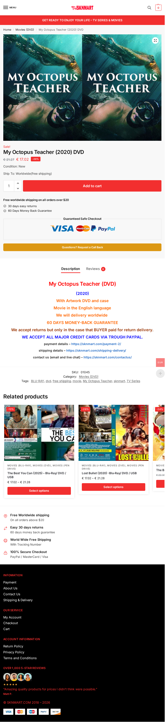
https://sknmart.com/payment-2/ (96, 344)
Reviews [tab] (95, 269)
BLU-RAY (37, 381)
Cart (6, 629)
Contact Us (11, 594)
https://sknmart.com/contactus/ (108, 357)
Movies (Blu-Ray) (19, 465)
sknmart (119, 381)
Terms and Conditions (20, 658)
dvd (48, 381)
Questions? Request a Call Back (82, 247)
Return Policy (13, 646)
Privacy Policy (13, 652)
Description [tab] (70, 269)
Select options (39, 490)
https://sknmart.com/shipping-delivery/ (95, 350)
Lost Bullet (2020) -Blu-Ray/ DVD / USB (109, 473)
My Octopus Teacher (97, 381)
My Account (12, 617)
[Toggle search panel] (149, 7)
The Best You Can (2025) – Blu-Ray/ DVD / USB (36, 475)
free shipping (62, 381)
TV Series (133, 381)
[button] (157, 8)
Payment (9, 582)
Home (7, 29)
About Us (10, 588)
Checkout (10, 623)
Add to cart (92, 186)
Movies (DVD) (25, 29)
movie (77, 381)
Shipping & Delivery (18, 600)
